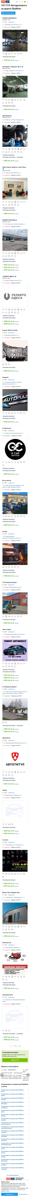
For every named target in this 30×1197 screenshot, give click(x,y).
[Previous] (2, 1075)
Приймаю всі (9, 1194)
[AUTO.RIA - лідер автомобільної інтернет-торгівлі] (5, 1)
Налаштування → (24, 1194)
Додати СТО (15, 1060)
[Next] (28, 1075)
